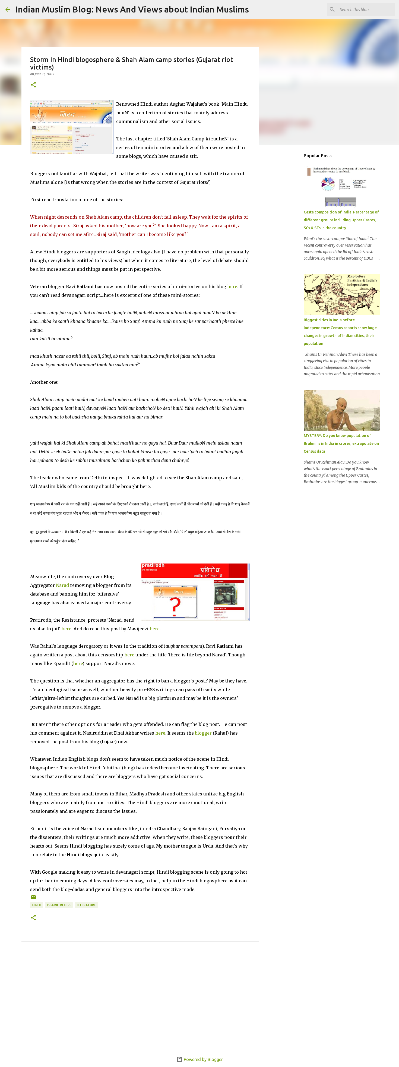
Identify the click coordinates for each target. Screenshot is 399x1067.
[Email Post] (33, 899)
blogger (203, 733)
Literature (86, 905)
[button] (33, 85)
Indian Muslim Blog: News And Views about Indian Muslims (132, 9)
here (232, 286)
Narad (62, 585)
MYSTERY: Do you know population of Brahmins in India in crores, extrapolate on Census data (341, 443)
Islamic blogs (59, 905)
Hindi (36, 905)
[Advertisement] (140, 1005)
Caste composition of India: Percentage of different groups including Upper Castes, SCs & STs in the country (341, 220)
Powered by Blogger (203, 1059)
